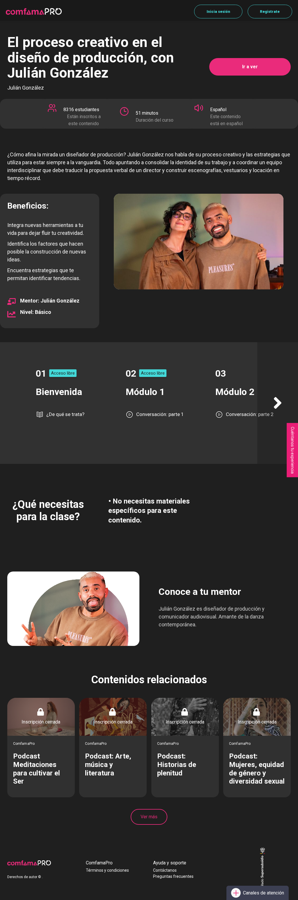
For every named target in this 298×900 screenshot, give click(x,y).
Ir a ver (250, 66)
